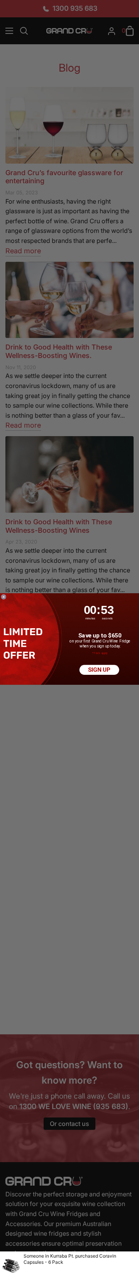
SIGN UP (99, 669)
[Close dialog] (3, 597)
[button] (24, 643)
